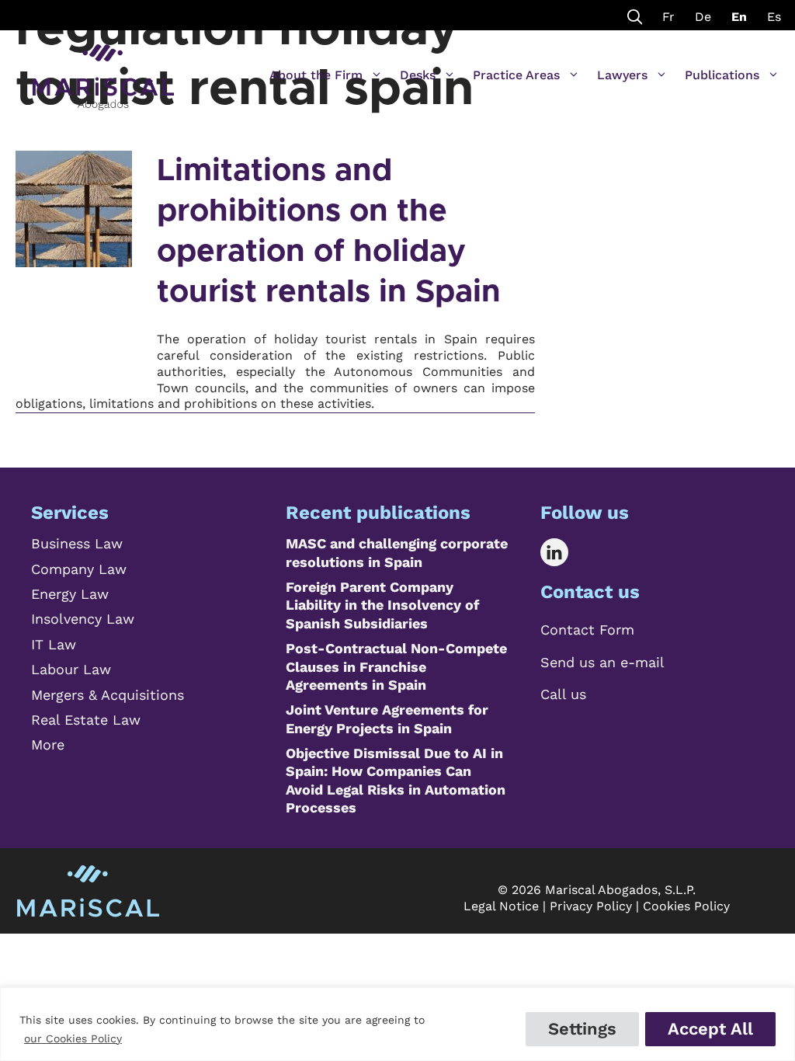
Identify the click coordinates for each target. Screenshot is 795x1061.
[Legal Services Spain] (103, 69)
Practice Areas (516, 75)
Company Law (79, 569)
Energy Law (70, 594)
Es (774, 16)
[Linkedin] (565, 552)
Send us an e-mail (602, 662)
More (47, 744)
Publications (722, 75)
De (703, 16)
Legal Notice (501, 906)
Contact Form (587, 629)
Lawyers (622, 75)
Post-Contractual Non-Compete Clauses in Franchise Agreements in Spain (396, 666)
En (739, 16)
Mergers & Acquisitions (107, 695)
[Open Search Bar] (635, 15)
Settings (582, 1028)
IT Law (53, 644)
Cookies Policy (686, 906)
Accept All (710, 1028)
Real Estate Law (86, 719)
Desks (418, 75)
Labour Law (71, 669)
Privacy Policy (591, 906)
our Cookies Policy (73, 1038)
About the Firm (316, 75)
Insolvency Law (82, 619)
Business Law (77, 543)
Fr (668, 16)
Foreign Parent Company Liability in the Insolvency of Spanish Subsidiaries (382, 605)
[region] (397, 1024)
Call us (563, 694)
